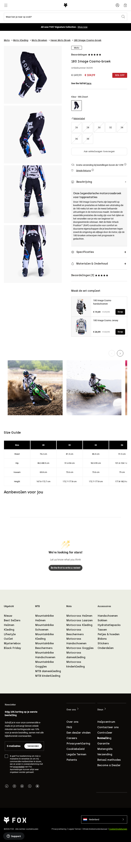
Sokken (102, 620)
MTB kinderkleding (47, 675)
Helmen (9, 625)
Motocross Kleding (79, 625)
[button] (104, 819)
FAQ (69, 727)
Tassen (102, 629)
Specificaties (85, 251)
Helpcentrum (106, 721)
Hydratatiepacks (109, 625)
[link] (125, 5)
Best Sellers (12, 620)
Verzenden (33, 746)
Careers (71, 738)
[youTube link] (37, 786)
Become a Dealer (109, 765)
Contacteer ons (108, 727)
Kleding (9, 629)
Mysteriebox (12, 643)
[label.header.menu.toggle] (6, 5)
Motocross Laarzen (79, 620)
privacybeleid (18, 766)
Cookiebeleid (75, 748)
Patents (71, 759)
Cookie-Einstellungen (118, 828)
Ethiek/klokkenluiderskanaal (95, 828)
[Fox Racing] (65, 5)
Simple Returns (83, 170)
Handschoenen (108, 615)
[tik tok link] (7, 786)
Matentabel (79, 118)
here (88, 83)
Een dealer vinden (78, 732)
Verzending (104, 754)
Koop (120, 311)
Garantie (103, 743)
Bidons (102, 638)
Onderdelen (106, 648)
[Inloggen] (117, 5)
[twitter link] (30, 786)
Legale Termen (76, 754)
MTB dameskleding (48, 671)
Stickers (103, 643)
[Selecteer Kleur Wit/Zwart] (76, 105)
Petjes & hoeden (108, 634)
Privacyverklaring (78, 743)
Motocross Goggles (80, 648)
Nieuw (8, 615)
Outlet (8, 638)
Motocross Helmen (79, 615)
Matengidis (105, 748)
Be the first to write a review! (65, 567)
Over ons (72, 721)
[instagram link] (14, 786)
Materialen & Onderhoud (92, 263)
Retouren (103, 738)
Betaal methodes (109, 759)
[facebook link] (22, 786)
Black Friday (12, 648)
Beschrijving (84, 181)
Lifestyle (10, 634)
